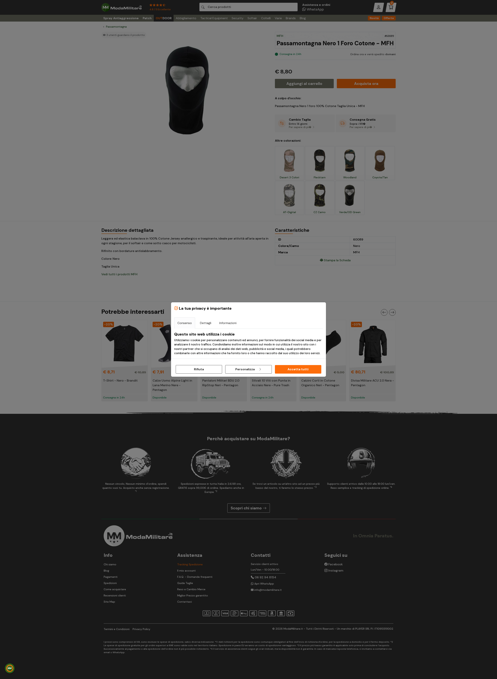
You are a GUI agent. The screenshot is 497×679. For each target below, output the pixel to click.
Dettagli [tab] (205, 323)
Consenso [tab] (184, 323)
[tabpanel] (248, 344)
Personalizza (245, 369)
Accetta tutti (298, 369)
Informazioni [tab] (227, 323)
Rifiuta (199, 369)
